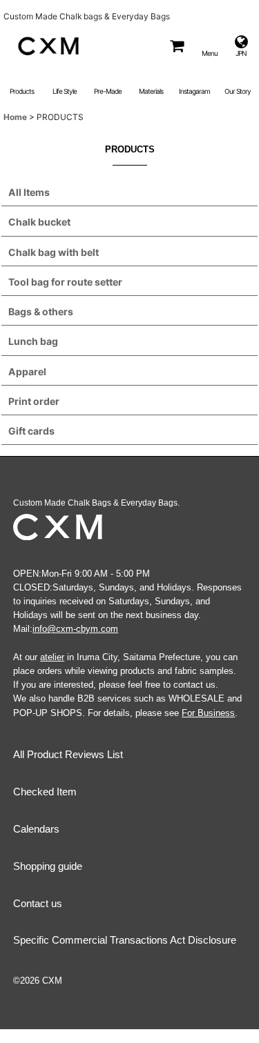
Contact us (37, 903)
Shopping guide (47, 866)
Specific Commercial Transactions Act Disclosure (124, 940)
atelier (52, 657)
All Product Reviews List (68, 754)
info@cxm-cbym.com (75, 629)
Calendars (36, 829)
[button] (209, 45)
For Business (208, 713)
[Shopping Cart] (176, 45)
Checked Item (45, 791)
